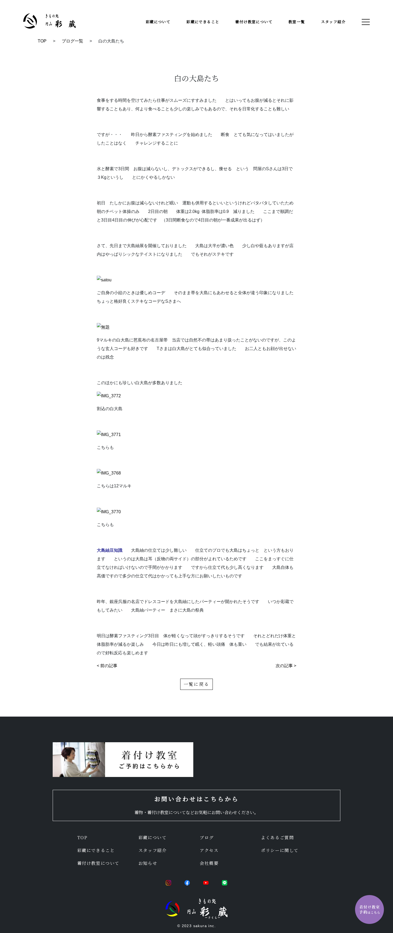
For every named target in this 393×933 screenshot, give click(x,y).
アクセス (209, 850)
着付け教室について (253, 21)
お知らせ (147, 863)
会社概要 (209, 863)
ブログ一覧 (72, 41)
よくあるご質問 (277, 837)
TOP (42, 41)
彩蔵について (158, 21)
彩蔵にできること (202, 21)
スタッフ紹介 (333, 21)
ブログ (207, 837)
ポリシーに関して (280, 850)
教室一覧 (296, 21)
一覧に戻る (196, 684)
